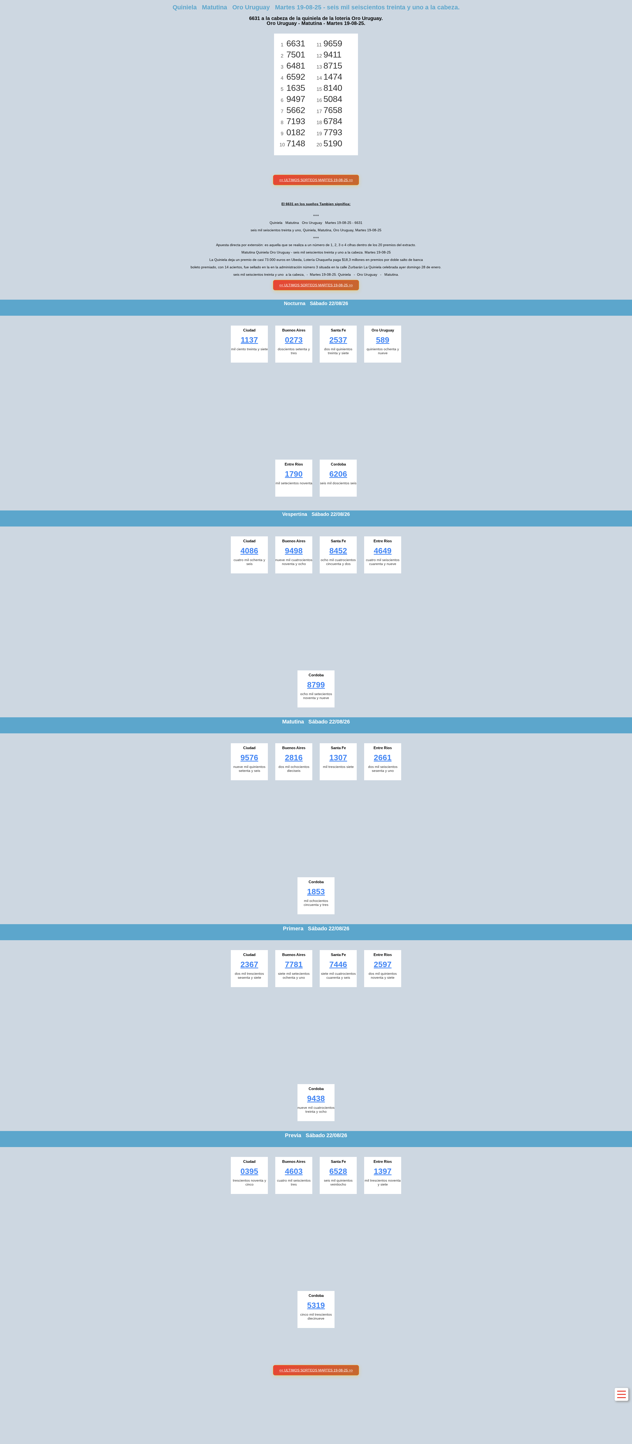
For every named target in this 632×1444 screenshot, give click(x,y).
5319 (316, 1305)
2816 (294, 757)
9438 (316, 1098)
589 (382, 339)
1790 (294, 473)
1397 (383, 1171)
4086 (249, 550)
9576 (249, 757)
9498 (294, 550)
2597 (383, 964)
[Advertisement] (316, 409)
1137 (249, 339)
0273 (294, 339)
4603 (294, 1171)
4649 (383, 550)
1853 (316, 891)
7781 (294, 964)
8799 (316, 684)
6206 (338, 473)
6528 (338, 1171)
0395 (249, 1171)
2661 (383, 757)
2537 (338, 339)
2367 (249, 964)
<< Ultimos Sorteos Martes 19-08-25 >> (316, 180)
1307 (338, 757)
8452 (338, 550)
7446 (338, 964)
